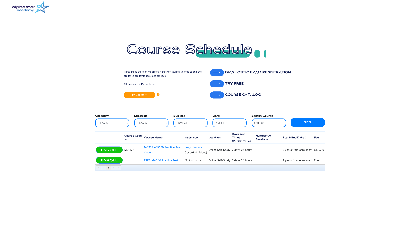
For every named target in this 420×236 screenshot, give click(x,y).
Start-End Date (293, 137)
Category (102, 115)
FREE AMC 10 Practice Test (161, 160)
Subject (179, 115)
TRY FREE (234, 83)
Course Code (133, 135)
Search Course (262, 115)
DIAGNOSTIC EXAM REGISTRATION (257, 72)
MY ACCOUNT (139, 95)
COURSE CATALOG (242, 94)
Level (216, 115)
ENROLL (109, 150)
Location (140, 115)
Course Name (153, 137)
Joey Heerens (193, 147)
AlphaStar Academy (31, 7)
